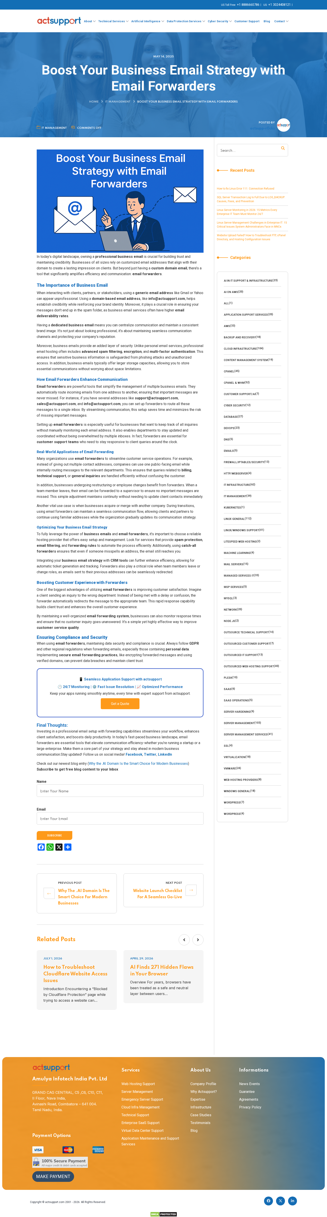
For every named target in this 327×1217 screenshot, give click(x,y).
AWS (227, 326)
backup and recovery (240, 337)
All (226, 303)
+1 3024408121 (279, 5)
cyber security (234, 405)
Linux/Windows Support (241, 530)
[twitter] (280, 1201)
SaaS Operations (236, 700)
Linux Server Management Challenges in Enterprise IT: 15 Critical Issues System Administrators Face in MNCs (252, 224)
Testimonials (200, 1123)
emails (229, 450)
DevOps (229, 428)
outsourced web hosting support (249, 666)
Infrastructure (200, 1107)
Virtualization (234, 757)
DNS (226, 439)
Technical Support (135, 1115)
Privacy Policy (250, 1107)
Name (41, 781)
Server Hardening (237, 711)
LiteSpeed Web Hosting (240, 541)
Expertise (197, 1099)
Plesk (228, 677)
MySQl (228, 598)
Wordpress (232, 802)
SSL (226, 745)
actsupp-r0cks (262, 128)
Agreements (248, 1099)
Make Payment (53, 1176)
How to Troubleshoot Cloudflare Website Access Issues (75, 974)
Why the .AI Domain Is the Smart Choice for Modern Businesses (138, 763)
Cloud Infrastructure (240, 348)
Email (41, 809)
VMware (230, 768)
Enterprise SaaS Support (140, 1123)
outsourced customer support (247, 643)
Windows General (237, 791)
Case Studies (200, 1115)
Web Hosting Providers (241, 779)
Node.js (229, 621)
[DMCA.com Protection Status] (163, 1214)
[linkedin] (292, 1201)
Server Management (239, 723)
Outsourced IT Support (241, 655)
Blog (194, 1130)
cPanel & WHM (234, 382)
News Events (249, 1084)
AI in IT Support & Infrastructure (248, 280)
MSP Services (233, 587)
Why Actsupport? (203, 1092)
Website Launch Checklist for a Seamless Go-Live (157, 894)
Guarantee (247, 1092)
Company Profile (203, 1084)
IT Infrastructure (237, 484)
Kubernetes (232, 507)
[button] (184, 939)
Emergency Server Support (142, 1099)
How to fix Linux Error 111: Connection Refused (245, 188)
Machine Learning (237, 553)
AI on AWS (231, 292)
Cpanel (229, 371)
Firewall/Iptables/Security (244, 462)
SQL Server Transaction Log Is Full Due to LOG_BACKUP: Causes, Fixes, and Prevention (251, 199)
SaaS (227, 689)
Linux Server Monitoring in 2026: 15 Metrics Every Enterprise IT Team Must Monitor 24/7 (247, 212)
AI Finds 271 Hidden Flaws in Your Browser (162, 971)
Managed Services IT (239, 575)
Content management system (246, 360)
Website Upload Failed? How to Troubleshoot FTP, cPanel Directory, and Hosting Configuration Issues (251, 237)
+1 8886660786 (248, 5)
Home (94, 101)
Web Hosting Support (138, 1084)
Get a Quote (120, 704)
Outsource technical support (246, 632)
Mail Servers (233, 564)
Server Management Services (246, 734)
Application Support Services (246, 314)
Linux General (234, 519)
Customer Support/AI (239, 394)
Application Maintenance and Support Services (150, 1141)
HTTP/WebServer (236, 473)
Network (230, 609)
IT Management (118, 101)
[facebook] (268, 1201)
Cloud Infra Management (140, 1107)
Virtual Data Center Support (142, 1130)
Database (231, 416)
